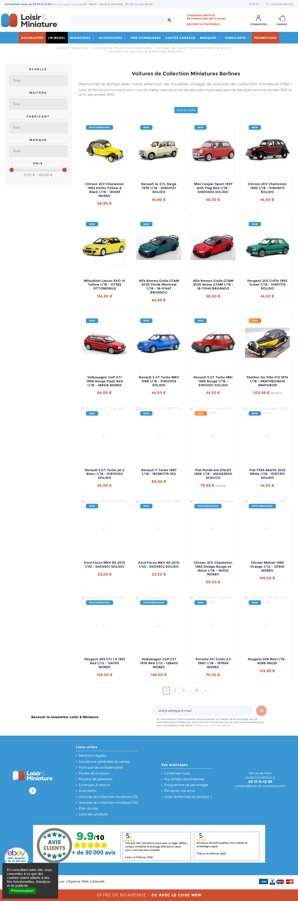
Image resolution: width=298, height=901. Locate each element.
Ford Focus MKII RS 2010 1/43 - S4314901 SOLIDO (104, 565)
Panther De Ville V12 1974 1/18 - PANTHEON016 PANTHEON (267, 381)
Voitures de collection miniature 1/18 (108, 797)
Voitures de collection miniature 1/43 (108, 803)
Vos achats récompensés (184, 779)
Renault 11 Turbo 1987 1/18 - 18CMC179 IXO (158, 472)
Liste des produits (93, 814)
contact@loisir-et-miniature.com (260, 786)
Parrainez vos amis (179, 791)
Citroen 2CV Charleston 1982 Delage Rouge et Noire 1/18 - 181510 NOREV (213, 568)
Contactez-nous (16, 4)
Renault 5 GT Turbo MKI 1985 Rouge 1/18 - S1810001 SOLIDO (213, 381)
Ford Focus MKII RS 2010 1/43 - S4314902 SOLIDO (158, 565)
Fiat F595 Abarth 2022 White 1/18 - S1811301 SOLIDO (267, 474)
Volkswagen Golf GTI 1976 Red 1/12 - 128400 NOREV (159, 663)
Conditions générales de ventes (104, 762)
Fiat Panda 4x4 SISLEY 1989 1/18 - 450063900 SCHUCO (213, 474)
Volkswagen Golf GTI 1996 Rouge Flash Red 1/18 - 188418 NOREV (104, 381)
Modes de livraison (94, 773)
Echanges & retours (94, 785)
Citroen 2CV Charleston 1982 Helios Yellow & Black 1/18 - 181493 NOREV (104, 190)
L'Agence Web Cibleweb (85, 881)
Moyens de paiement (96, 779)
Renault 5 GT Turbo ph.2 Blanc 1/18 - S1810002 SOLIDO (104, 474)
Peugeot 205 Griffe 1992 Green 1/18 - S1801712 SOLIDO (267, 284)
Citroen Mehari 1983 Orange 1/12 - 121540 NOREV (267, 566)
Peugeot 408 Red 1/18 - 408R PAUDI (267, 661)
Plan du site (88, 808)
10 (196, 690)
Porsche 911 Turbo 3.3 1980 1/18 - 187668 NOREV (213, 663)
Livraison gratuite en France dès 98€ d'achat (206, 17)
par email (145, 4)
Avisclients (87, 791)
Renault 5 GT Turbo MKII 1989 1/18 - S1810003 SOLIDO (159, 381)
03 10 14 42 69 (42, 4)
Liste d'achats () (281, 4)
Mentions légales (92, 756)
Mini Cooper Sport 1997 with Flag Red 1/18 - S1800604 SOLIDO (213, 188)
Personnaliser (22, 891)
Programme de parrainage (186, 785)
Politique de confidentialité (211, 725)
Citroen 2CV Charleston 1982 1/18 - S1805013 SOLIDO (267, 188)
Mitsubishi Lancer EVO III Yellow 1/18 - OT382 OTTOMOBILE (104, 284)
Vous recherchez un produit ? (188, 797)
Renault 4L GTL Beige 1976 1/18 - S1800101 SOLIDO (158, 188)
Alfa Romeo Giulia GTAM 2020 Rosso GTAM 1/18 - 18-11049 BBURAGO (213, 284)
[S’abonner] (261, 710)
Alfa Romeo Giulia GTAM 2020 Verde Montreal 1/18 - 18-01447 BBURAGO (159, 286)
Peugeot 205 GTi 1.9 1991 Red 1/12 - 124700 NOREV (104, 663)
